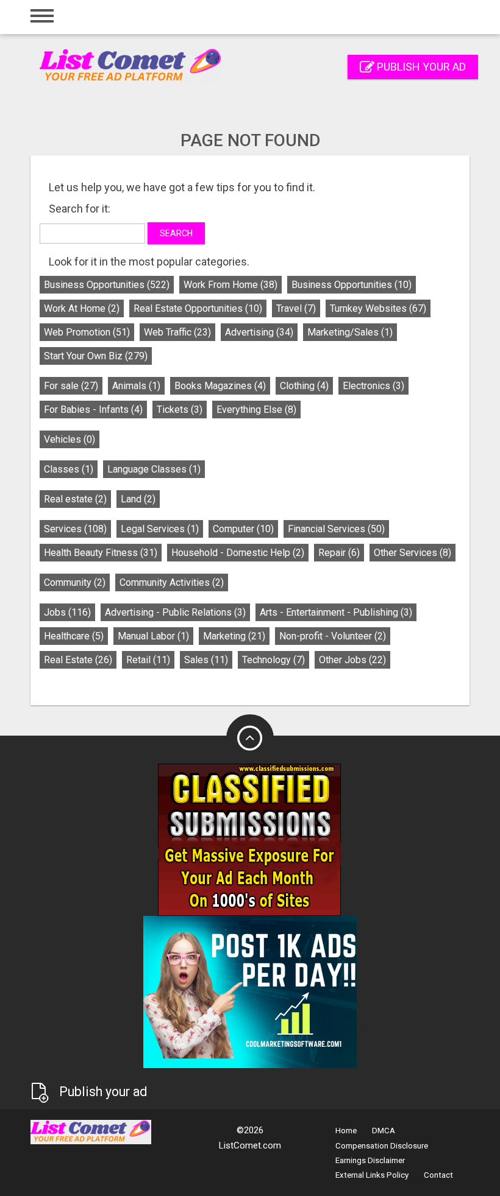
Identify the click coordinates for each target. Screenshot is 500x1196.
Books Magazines (220, 386)
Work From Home (230, 284)
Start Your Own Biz (96, 356)
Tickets (179, 409)
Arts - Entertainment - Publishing (336, 612)
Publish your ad (420, 66)
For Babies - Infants (93, 409)
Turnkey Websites (378, 308)
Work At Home (82, 308)
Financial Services (336, 529)
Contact (438, 1175)
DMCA (383, 1130)
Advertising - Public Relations (175, 612)
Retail (148, 660)
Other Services (412, 552)
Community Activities (172, 582)
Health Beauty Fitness (100, 552)
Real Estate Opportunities (198, 308)
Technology (273, 660)
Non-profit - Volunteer (332, 636)
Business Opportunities (107, 284)
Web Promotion (87, 332)
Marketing (234, 636)
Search (176, 233)
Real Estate (78, 660)
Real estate (75, 499)
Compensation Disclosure (381, 1145)
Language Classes (154, 469)
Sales (206, 660)
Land (138, 499)
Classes (68, 469)
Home (346, 1130)
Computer (243, 529)
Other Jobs (352, 660)
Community (74, 582)
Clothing (304, 386)
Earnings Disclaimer (370, 1160)
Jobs (67, 612)
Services (75, 529)
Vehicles (69, 439)
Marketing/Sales (350, 332)
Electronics (373, 386)
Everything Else (256, 409)
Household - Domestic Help (237, 552)
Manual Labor (153, 636)
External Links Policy (372, 1175)
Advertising (259, 332)
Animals (136, 386)
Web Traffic (177, 332)
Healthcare (74, 636)
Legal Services (160, 529)
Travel (296, 308)
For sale (71, 386)
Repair (339, 552)
